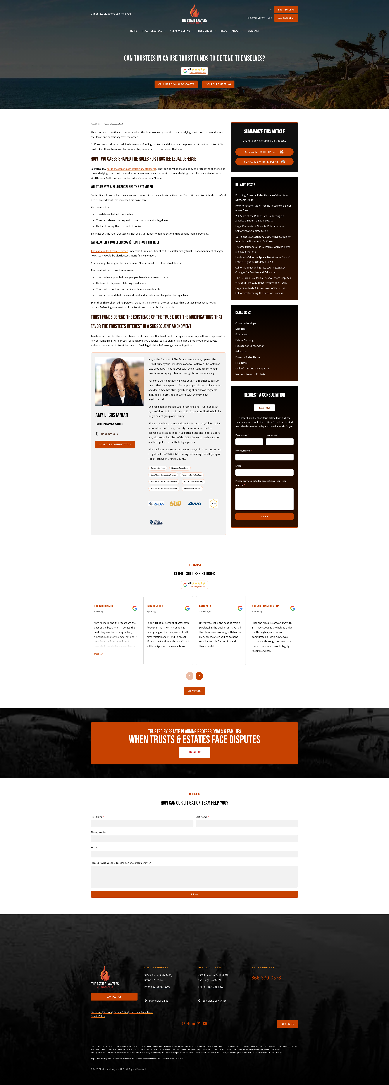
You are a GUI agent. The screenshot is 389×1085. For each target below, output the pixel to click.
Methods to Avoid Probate (250, 374)
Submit (264, 516)
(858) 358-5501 (215, 986)
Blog (223, 30)
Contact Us (194, 752)
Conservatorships (245, 323)
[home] (194, 13)
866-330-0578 (286, 9)
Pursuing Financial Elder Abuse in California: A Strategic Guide (261, 197)
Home (133, 30)
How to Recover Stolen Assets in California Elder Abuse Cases (263, 208)
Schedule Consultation (115, 444)
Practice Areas (152, 30)
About (236, 30)
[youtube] (205, 1024)
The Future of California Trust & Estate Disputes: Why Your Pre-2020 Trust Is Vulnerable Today (263, 280)
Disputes (240, 328)
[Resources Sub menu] (215, 31)
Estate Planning (244, 340)
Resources (205, 30)
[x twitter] (199, 1024)
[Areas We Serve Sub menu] (192, 31)
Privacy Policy (121, 1012)
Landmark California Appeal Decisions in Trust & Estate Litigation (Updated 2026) (262, 259)
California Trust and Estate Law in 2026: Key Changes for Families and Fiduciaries (260, 270)
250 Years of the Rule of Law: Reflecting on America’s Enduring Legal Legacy (259, 218)
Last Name (271, 435)
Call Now (264, 407)
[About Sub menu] (242, 31)
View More (194, 691)
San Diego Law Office (215, 1000)
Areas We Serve (180, 30)
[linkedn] (193, 1024)
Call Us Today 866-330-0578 (176, 84)
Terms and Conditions (141, 1012)
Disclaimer (96, 1012)
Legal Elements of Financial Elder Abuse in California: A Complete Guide (259, 229)
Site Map (107, 1012)
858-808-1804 (286, 17)
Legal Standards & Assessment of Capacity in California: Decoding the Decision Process (260, 290)
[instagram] (183, 1024)
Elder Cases (242, 334)
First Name (241, 435)
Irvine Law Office (158, 1000)
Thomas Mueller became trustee (109, 251)
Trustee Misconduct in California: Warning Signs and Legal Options (262, 249)
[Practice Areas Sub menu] (164, 31)
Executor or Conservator (249, 346)
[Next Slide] (199, 676)
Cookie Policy (98, 1016)
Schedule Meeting (218, 84)
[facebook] (188, 1024)
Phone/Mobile (242, 450)
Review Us (287, 1024)
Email (238, 465)
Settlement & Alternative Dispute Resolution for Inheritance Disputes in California (263, 239)
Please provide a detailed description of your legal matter (261, 483)
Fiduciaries (241, 351)
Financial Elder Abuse (247, 357)
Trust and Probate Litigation (115, 124)
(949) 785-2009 (161, 986)
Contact (253, 30)
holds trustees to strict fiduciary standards (131, 168)
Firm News (241, 363)
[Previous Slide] (189, 676)
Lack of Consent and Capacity (252, 368)
